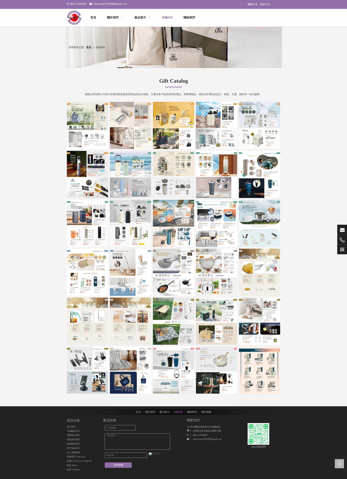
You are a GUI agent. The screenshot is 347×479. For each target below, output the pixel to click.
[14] (216, 223)
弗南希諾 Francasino (76, 456)
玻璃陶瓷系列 (73, 444)
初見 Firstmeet (73, 469)
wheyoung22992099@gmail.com (110, 4)
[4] (216, 125)
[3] (173, 125)
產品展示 (164, 412)
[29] (216, 370)
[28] (173, 370)
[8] (173, 174)
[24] (216, 321)
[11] (87, 223)
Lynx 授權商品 (73, 452)
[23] (173, 321)
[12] (130, 223)
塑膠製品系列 (73, 435)
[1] (87, 125)
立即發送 (118, 465)
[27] (130, 370)
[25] (259, 321)
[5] (259, 125)
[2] (130, 125)
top (339, 463)
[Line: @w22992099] (342, 249)
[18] (173, 272)
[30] (259, 370)
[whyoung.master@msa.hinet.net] (342, 229)
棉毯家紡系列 (73, 439)
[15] (259, 223)
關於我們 (150, 412)
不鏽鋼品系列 (73, 431)
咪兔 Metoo (72, 465)
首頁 (138, 412)
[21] (87, 321)
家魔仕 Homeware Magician (79, 461)
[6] (87, 174)
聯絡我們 (192, 412)
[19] (216, 272)
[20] (259, 272)
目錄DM (178, 412)
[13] (173, 223)
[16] (87, 272)
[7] (130, 174)
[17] (130, 272)
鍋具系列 (71, 426)
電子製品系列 (73, 448)
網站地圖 (206, 412)
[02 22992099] (342, 240)
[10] (259, 174)
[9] (216, 174)
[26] (87, 370)
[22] (130, 321)
